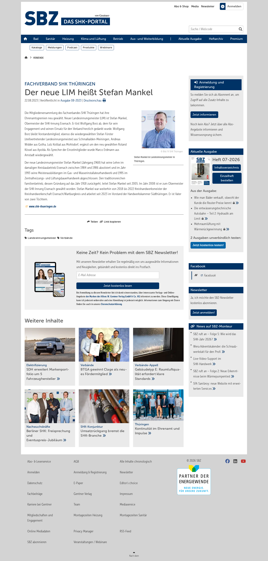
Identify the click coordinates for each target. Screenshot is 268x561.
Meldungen (55, 47)
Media (195, 6)
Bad (35, 38)
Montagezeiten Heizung (88, 515)
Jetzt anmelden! (204, 312)
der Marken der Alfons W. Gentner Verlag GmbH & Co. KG (113, 296)
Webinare (106, 47)
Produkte (89, 47)
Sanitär (50, 38)
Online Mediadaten (38, 531)
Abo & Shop (181, 6)
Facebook (210, 275)
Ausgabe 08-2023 (71, 100)
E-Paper (78, 483)
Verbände (66, 237)
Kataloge (37, 47)
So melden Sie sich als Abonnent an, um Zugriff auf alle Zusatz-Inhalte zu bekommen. (215, 100)
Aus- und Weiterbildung (146, 38)
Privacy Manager (83, 531)
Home (25, 39)
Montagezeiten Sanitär (133, 515)
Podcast (72, 47)
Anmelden (33, 472)
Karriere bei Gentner (39, 504)
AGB (76, 461)
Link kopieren (112, 221)
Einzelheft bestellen (227, 178)
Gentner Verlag (83, 494)
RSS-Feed (125, 531)
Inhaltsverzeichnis (226, 167)
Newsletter (207, 6)
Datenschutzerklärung (111, 304)
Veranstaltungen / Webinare (90, 542)
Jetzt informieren (204, 114)
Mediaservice (127, 504)
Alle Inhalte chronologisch (136, 461)
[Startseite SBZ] (136, 18)
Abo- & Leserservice (39, 461)
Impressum (126, 494)
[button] (36, 39)
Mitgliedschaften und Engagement (40, 517)
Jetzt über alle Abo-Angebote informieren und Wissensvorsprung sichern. (212, 129)
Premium (236, 38)
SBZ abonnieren (36, 542)
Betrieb (118, 38)
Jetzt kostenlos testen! (208, 245)
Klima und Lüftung (93, 38)
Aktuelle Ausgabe (190, 38)
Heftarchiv (216, 38)
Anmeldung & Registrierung (90, 472)
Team (77, 504)
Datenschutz (34, 483)
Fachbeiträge (34, 494)
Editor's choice (129, 483)
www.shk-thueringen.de (42, 206)
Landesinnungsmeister (42, 237)
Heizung (68, 38)
